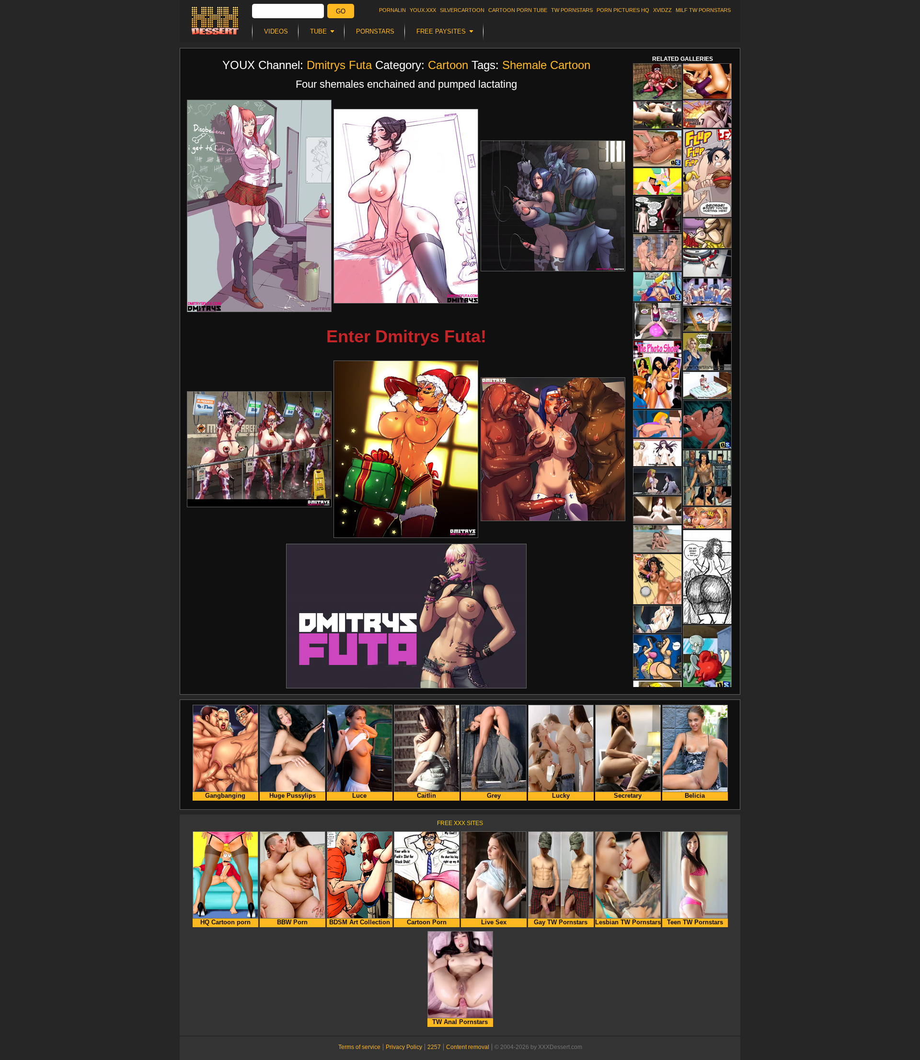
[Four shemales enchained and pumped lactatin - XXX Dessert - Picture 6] (553, 449)
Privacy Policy (404, 1047)
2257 (434, 1047)
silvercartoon (462, 10)
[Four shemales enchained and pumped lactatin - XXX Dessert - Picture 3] (553, 205)
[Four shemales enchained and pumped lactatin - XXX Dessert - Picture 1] (259, 206)
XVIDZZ (662, 10)
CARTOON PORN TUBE (517, 10)
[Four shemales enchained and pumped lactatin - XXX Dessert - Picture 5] (406, 449)
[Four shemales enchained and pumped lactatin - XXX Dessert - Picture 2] (406, 206)
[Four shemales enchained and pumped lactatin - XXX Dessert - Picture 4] (259, 449)
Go (340, 11)
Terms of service (359, 1047)
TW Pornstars (572, 10)
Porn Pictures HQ (623, 10)
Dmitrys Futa (339, 64)
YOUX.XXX (423, 10)
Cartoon (448, 64)
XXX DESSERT (215, 20)
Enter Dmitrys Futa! (406, 336)
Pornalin (392, 10)
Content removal (467, 1047)
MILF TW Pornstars (703, 10)
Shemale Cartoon (546, 64)
